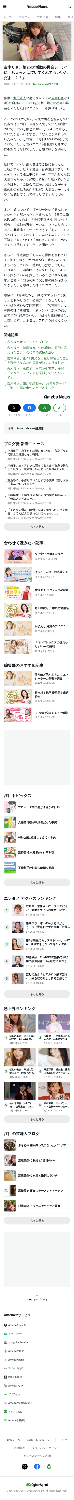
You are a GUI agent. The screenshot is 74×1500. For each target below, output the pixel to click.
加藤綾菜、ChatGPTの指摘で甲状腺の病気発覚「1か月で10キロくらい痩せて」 (47, 961)
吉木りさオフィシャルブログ (27, 342)
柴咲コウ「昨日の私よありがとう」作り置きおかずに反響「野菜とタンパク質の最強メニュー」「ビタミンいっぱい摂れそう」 (46, 929)
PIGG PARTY (15, 1377)
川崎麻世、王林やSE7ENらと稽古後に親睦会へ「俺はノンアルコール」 (36, 496)
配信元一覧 (14, 1440)
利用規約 (19, 1448)
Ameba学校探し (17, 1420)
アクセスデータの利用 (37, 1456)
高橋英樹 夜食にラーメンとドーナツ (40, 1190)
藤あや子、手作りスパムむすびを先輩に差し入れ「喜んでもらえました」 (37, 482)
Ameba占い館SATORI (20, 1403)
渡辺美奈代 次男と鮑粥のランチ (38, 1175)
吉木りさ (57, 98)
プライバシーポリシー (46, 1448)
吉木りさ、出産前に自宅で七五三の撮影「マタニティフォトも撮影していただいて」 (35, 373)
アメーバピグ (15, 1368)
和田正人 (19, 98)
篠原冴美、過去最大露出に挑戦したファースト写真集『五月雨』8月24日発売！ (57, 1074)
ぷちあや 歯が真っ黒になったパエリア (42, 1145)
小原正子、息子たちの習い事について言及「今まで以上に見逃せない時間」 (37, 452)
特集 (58, 17)
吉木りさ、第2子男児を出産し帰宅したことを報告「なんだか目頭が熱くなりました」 (38, 360)
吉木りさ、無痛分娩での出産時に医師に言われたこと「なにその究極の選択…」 (37, 350)
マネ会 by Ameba (18, 1342)
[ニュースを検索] (69, 6)
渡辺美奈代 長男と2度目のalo (36, 1160)
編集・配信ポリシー (39, 1440)
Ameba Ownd (16, 1359)
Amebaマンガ (16, 1385)
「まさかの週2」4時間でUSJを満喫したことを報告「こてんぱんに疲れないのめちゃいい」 (37, 511)
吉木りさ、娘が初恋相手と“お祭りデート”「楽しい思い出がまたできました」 (36, 385)
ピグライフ (14, 1394)
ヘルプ (63, 1440)
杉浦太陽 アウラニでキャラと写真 (39, 1206)
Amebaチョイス (17, 1325)
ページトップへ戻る (37, 1299)
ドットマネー (15, 1333)
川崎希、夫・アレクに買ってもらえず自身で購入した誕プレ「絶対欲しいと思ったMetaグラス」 (37, 467)
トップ (8, 17)
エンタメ (24, 17)
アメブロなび (15, 1411)
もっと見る (37, 526)
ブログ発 (42, 17)
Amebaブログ (16, 1351)
